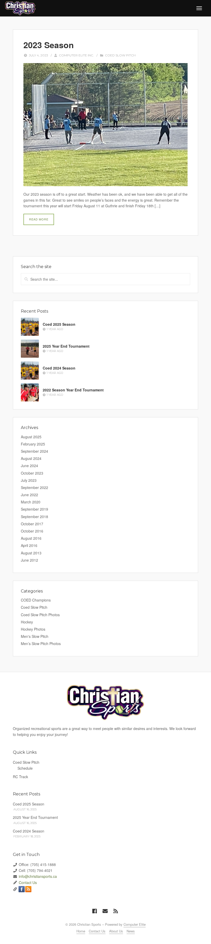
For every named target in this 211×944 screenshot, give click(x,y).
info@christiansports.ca (38, 876)
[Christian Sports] (20, 7)
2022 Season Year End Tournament (73, 389)
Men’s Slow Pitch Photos (41, 643)
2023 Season (48, 45)
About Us (116, 931)
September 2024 (34, 451)
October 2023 (32, 473)
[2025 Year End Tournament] (30, 349)
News (131, 931)
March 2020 (30, 501)
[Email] (105, 911)
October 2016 (32, 531)
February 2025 (33, 444)
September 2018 (34, 516)
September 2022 (34, 487)
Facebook (22, 889)
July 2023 (29, 480)
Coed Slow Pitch (120, 55)
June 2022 (29, 494)
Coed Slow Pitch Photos (40, 614)
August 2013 (31, 552)
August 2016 (31, 538)
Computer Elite (135, 924)
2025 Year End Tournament (66, 346)
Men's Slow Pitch (34, 636)
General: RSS (28, 889)
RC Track (20, 776)
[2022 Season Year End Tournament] (30, 392)
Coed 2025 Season (59, 324)
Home (80, 931)
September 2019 (34, 509)
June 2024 (29, 465)
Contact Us (28, 882)
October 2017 (32, 523)
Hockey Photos (33, 629)
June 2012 (29, 560)
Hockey (27, 621)
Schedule (25, 768)
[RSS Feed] (115, 911)
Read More (38, 219)
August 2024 (31, 458)
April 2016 (29, 545)
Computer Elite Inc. (76, 55)
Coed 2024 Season (59, 368)
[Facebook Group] (94, 911)
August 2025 (31, 436)
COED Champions (36, 600)
